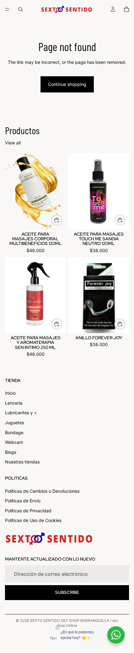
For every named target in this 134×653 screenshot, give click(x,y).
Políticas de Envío (23, 501)
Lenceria (13, 403)
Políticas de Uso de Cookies (33, 520)
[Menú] (7, 9)
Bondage (14, 432)
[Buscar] (20, 9)
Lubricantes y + (21, 413)
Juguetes (14, 422)
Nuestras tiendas (22, 462)
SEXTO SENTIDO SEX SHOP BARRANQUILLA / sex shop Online (74, 623)
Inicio (10, 393)
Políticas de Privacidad (28, 510)
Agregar (125, 220)
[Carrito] (126, 9)
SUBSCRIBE (67, 592)
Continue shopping (67, 84)
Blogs (10, 452)
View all (13, 142)
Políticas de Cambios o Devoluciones (42, 491)
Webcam (14, 442)
